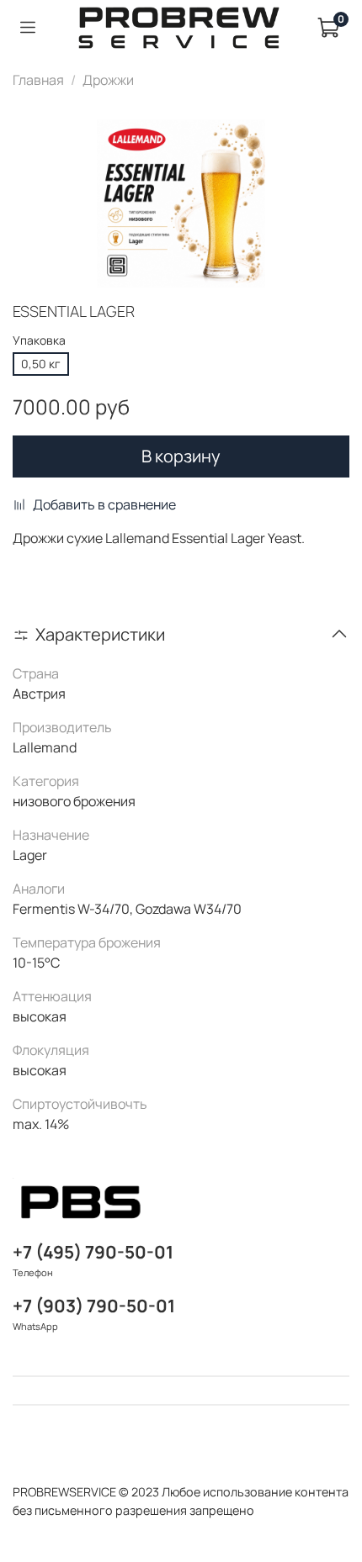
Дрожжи (108, 80)
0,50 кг (41, 364)
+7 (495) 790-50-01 (93, 1252)
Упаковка (39, 341)
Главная (38, 80)
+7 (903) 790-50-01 (94, 1305)
